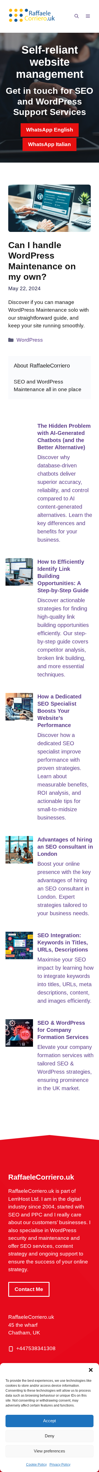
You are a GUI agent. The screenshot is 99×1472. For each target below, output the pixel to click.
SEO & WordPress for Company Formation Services (63, 1030)
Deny (49, 1435)
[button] (91, 1370)
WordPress (29, 340)
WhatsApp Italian (49, 144)
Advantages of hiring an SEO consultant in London (65, 847)
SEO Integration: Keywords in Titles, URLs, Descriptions (62, 942)
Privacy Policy (60, 1464)
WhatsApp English (49, 130)
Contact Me (29, 1289)
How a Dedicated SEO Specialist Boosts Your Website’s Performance (59, 710)
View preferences (49, 1451)
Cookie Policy (36, 1464)
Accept (49, 1420)
